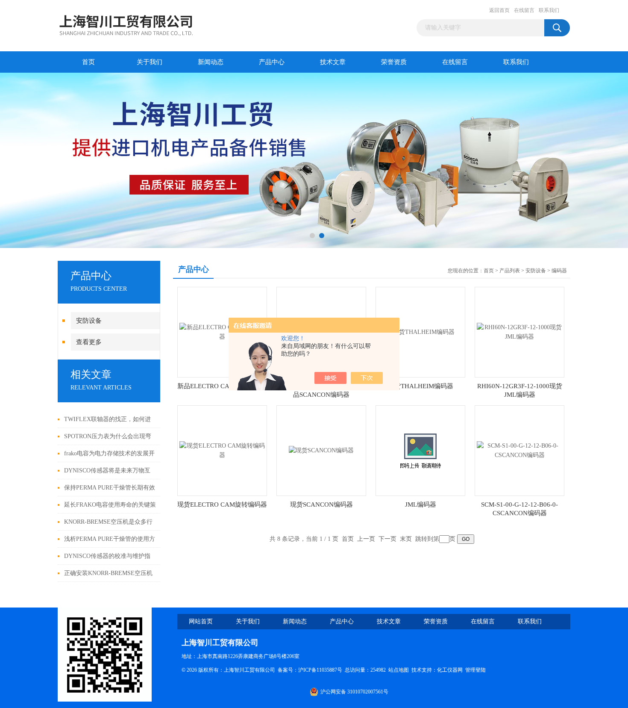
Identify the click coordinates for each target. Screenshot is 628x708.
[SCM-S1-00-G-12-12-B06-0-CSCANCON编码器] (519, 450)
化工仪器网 (450, 670)
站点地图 (398, 670)
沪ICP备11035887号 (320, 670)
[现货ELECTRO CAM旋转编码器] (222, 450)
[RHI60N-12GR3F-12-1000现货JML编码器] (519, 331)
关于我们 (149, 62)
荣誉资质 (394, 62)
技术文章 (333, 62)
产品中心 (272, 62)
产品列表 (509, 271)
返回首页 (499, 10)
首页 (88, 62)
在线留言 (524, 10)
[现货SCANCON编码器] (321, 450)
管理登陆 (475, 670)
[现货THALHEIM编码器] (420, 331)
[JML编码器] (420, 450)
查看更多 (89, 342)
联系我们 (549, 10)
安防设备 (89, 320)
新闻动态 (210, 62)
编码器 (559, 271)
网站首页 (201, 621)
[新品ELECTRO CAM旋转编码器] (222, 331)
